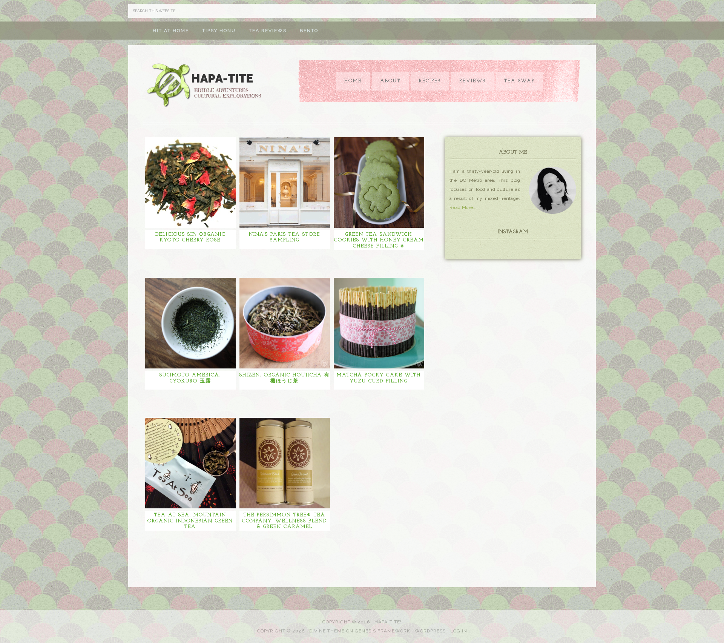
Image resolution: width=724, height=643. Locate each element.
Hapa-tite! (388, 622)
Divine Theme (327, 631)
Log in (458, 631)
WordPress (430, 631)
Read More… (462, 207)
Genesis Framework (382, 631)
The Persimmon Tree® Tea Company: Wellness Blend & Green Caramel (284, 521)
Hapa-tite (205, 86)
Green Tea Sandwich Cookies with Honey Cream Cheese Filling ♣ (379, 240)
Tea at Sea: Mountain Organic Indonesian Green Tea (190, 521)
